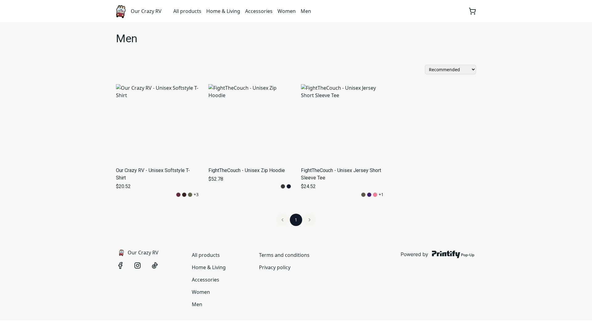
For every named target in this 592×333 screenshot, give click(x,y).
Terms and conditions (284, 255)
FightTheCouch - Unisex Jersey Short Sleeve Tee (341, 174)
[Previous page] (282, 220)
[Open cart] (472, 11)
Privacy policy (274, 267)
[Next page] (309, 220)
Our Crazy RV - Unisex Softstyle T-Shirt (153, 174)
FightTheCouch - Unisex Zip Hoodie (246, 170)
